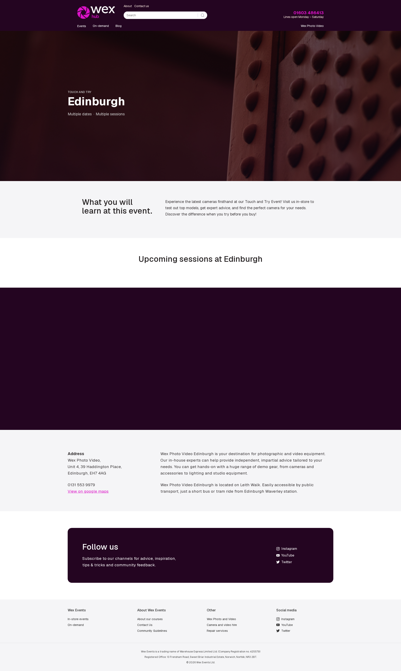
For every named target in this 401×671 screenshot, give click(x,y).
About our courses (150, 619)
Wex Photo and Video (221, 619)
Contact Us (144, 625)
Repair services (217, 631)
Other (211, 610)
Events (81, 26)
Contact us (141, 6)
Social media (286, 610)
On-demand (101, 26)
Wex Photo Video (312, 26)
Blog (118, 26)
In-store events (78, 619)
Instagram (287, 619)
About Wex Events (151, 610)
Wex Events (77, 610)
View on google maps (88, 491)
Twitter (285, 631)
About (128, 6)
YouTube (287, 625)
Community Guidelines (152, 631)
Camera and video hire (222, 625)
